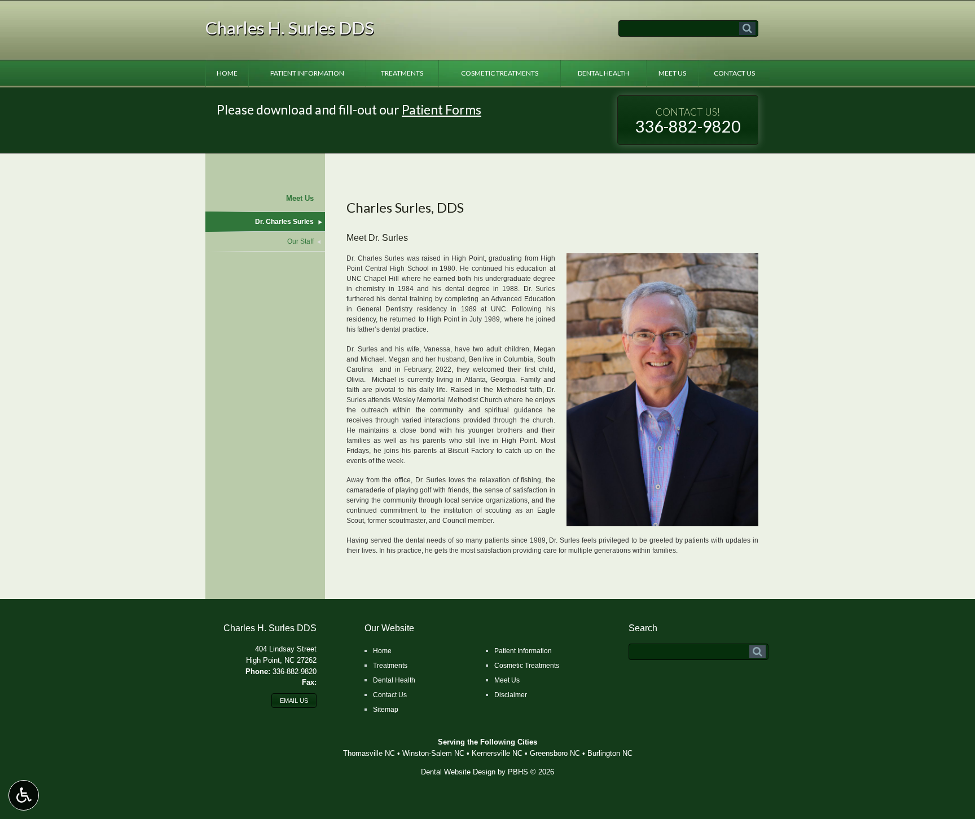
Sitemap (385, 710)
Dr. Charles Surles (284, 222)
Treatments (402, 73)
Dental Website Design (458, 772)
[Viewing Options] (23, 795)
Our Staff (300, 241)
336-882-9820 (688, 121)
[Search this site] (747, 28)
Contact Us (734, 73)
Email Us (294, 700)
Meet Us (672, 73)
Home (227, 73)
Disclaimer (510, 695)
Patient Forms (441, 109)
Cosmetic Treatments (499, 73)
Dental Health (603, 73)
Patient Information (307, 73)
